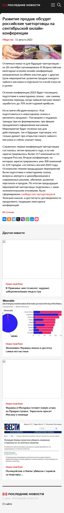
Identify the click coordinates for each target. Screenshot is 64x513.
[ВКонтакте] (4, 219)
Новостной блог (14, 284)
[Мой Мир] (32, 219)
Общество (7, 39)
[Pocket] (37, 219)
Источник (8, 212)
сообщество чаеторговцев (37, 194)
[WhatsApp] (27, 219)
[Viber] (23, 219)
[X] (18, 219)
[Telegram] (14, 219)
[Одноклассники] (9, 219)
